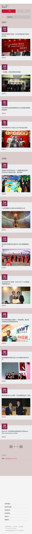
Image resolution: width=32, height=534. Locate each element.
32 (17, 446)
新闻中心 (7, 5)
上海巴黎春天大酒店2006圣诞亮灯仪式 (13, 208)
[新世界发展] (10, 2)
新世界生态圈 (8, 507)
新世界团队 (7, 513)
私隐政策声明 (8, 526)
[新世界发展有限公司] (16, 483)
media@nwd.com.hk (11, 458)
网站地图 (21, 526)
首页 (2, 5)
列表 (24, 11)
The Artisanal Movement (10, 528)
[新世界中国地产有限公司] (16, 489)
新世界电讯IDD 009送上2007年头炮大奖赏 (15, 127)
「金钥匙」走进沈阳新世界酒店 (11, 72)
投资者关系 (7, 510)
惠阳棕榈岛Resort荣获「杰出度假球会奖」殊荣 (16, 395)
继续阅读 (4, 57)
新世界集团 (7, 503)
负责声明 (15, 526)
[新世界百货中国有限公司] (16, 496)
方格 (9, 11)
